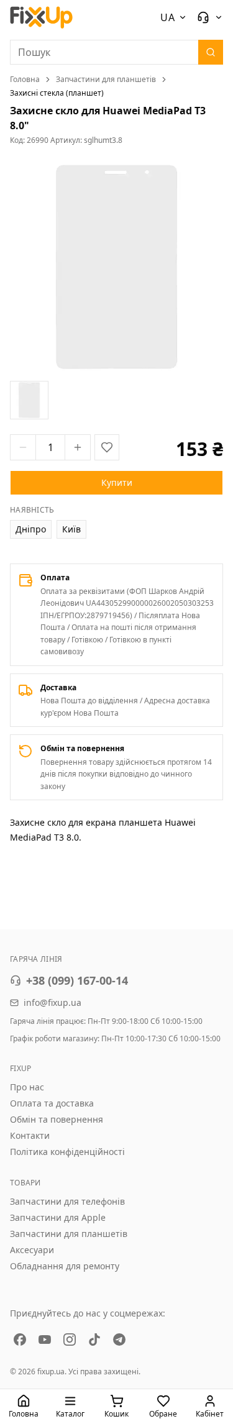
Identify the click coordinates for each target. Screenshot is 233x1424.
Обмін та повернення (56, 1119)
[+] (77, 447)
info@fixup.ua (52, 1002)
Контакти (30, 1135)
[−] (23, 447)
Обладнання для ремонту (64, 1266)
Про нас (27, 1087)
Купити (116, 482)
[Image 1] (29, 400)
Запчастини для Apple (58, 1217)
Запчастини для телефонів (67, 1201)
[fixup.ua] (41, 17)
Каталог (70, 1413)
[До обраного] (106, 447)
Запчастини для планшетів (106, 79)
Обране (163, 1413)
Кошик (116, 1413)
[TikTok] (94, 1339)
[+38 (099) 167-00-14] (210, 17)
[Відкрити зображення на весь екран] (116, 266)
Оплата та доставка (52, 1103)
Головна (25, 79)
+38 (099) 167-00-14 (77, 980)
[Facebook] (20, 1339)
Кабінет (210, 1413)
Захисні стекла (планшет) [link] (57, 93)
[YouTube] (45, 1339)
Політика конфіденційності (67, 1151)
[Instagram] (70, 1339)
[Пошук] (210, 52)
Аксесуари (32, 1250)
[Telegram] (119, 1339)
